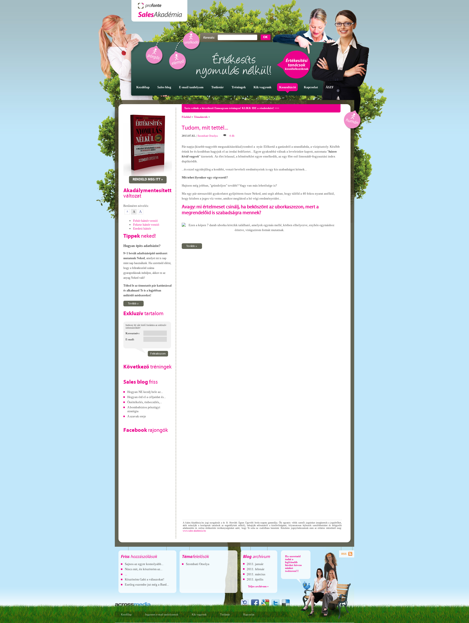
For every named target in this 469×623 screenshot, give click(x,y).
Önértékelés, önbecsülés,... (144, 402)
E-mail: (130, 339)
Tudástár (225, 614)
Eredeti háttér (142, 228)
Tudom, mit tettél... (205, 128)
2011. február (255, 569)
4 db (231, 135)
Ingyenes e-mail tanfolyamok (161, 614)
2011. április (255, 579)
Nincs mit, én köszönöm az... (143, 569)
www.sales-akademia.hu (194, 530)
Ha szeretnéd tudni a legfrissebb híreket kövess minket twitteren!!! (293, 563)
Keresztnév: (133, 333)
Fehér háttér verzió (145, 220)
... (126, 574)
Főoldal (186, 116)
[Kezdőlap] (159, 11)
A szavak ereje (136, 416)
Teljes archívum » (258, 586)
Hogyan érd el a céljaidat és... (146, 397)
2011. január (255, 564)
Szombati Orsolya (208, 135)
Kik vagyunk (199, 614)
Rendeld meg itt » (148, 179)
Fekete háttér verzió (146, 224)
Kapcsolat (248, 614)
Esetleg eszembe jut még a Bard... (147, 584)
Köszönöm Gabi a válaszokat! (144, 579)
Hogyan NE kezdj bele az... (145, 392)
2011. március (256, 574)
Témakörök (201, 116)
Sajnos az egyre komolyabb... (144, 564)
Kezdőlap (126, 614)
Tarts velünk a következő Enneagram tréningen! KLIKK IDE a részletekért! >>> (231, 108)
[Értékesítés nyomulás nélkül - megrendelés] (147, 175)
